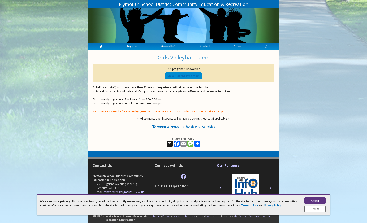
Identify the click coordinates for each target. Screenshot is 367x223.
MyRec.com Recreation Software (253, 216)
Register (132, 46)
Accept (315, 201)
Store (237, 46)
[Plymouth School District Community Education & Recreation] (183, 25)
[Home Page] (101, 46)
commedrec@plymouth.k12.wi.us (123, 192)
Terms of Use (249, 205)
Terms (156, 216)
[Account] (266, 46)
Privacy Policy (272, 205)
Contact (205, 46)
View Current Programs (183, 76)
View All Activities (202, 126)
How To (209, 216)
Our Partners (228, 165)
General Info (168, 46)
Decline (315, 209)
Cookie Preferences (184, 216)
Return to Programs (170, 126)
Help (200, 216)
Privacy (166, 216)
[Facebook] (183, 176)
